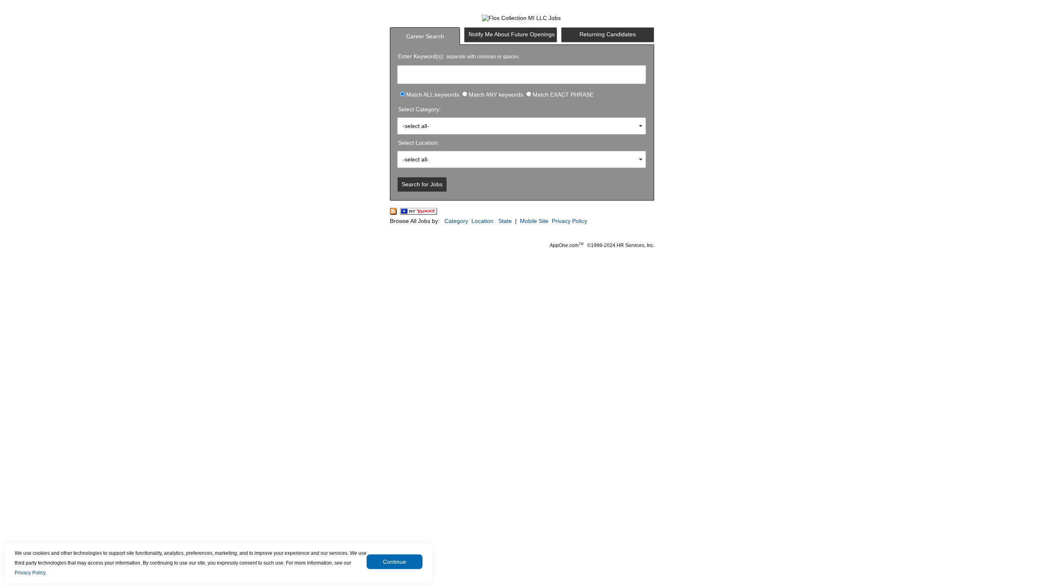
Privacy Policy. (30, 573)
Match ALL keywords (432, 94)
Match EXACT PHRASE (563, 94)
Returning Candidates (608, 34)
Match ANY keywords (496, 94)
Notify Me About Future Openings (512, 34)
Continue (394, 561)
